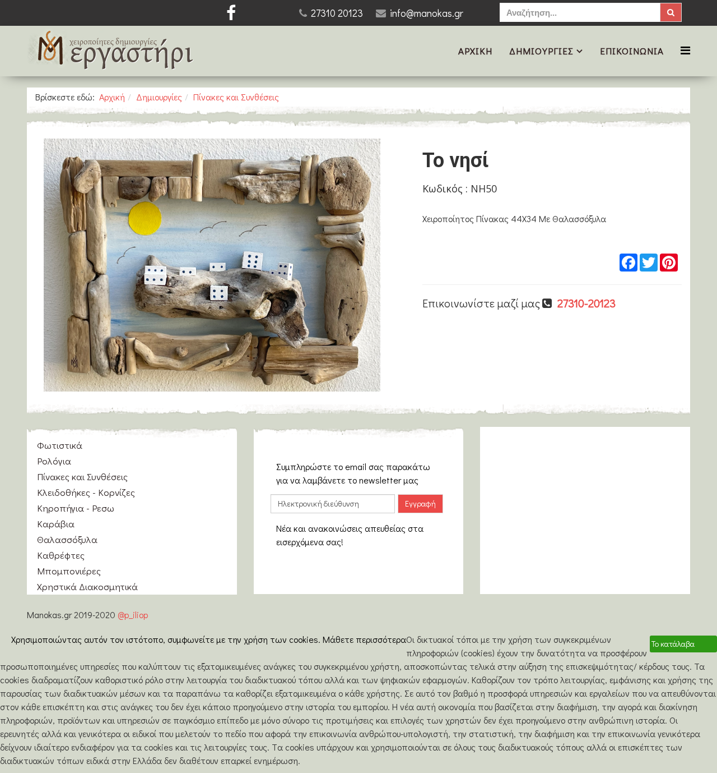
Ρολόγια (54, 460)
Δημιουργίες (541, 50)
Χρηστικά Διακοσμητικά (87, 586)
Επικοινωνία (632, 50)
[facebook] (231, 13)
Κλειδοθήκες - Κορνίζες (86, 492)
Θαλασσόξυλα (67, 539)
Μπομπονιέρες (69, 570)
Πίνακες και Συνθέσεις (236, 97)
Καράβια (56, 523)
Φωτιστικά (59, 445)
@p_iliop (133, 614)
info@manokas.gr (426, 13)
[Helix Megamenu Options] (685, 50)
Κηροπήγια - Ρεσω (75, 507)
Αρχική (475, 50)
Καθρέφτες (61, 555)
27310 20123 (337, 13)
